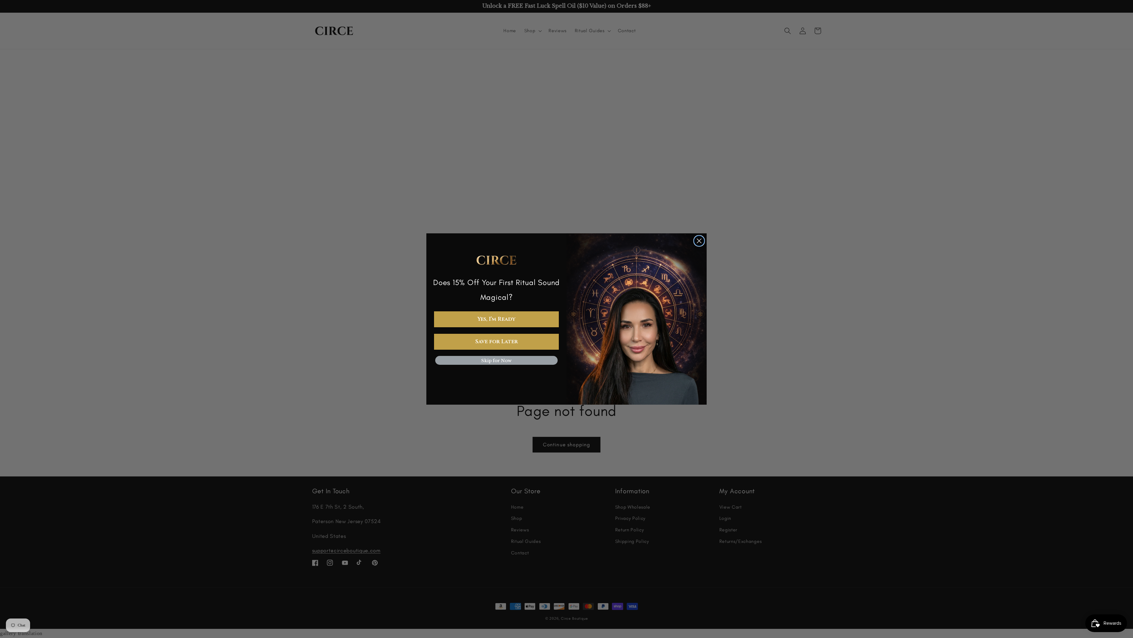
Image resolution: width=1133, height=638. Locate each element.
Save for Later (496, 341)
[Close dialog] (699, 241)
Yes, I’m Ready (496, 319)
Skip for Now (496, 360)
